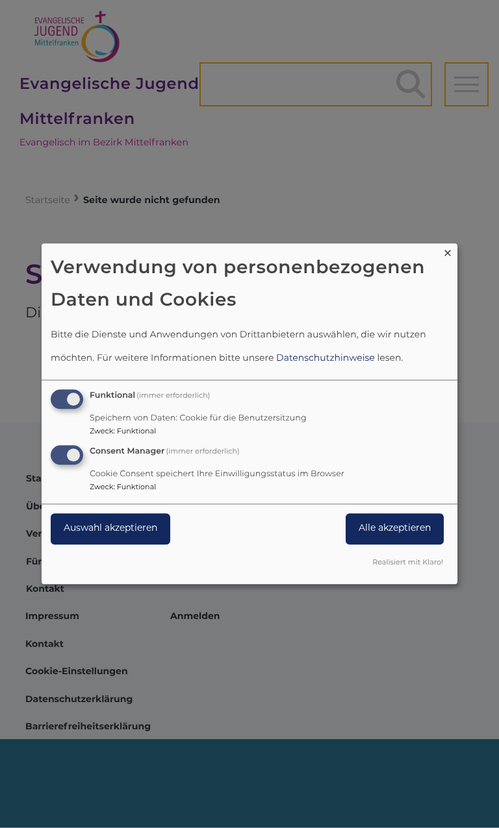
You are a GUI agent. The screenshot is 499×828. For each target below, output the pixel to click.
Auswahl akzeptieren (110, 528)
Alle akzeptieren (395, 528)
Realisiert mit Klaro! (407, 563)
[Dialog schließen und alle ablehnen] (447, 251)
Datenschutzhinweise (325, 358)
